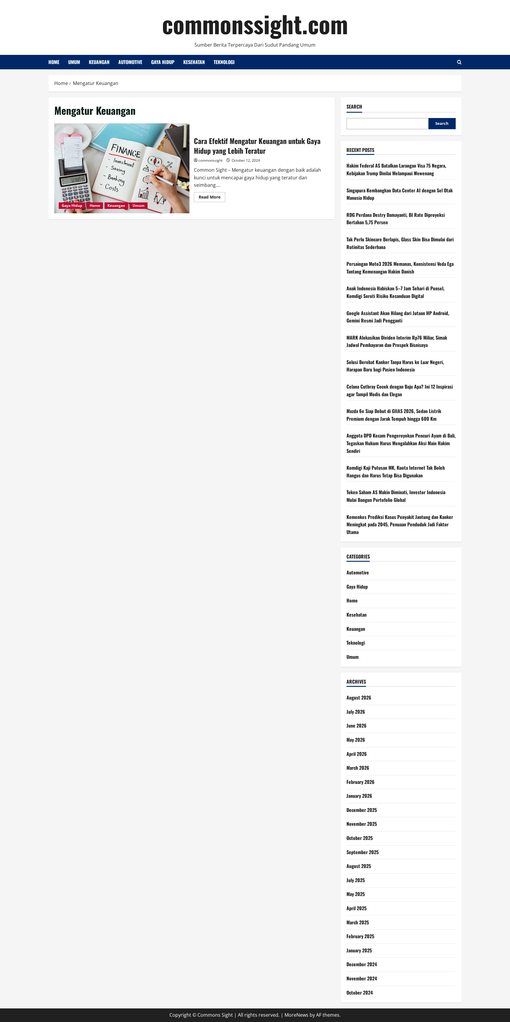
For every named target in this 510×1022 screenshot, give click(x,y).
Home (53, 61)
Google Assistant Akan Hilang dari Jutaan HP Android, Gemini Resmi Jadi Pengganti (397, 316)
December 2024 (361, 964)
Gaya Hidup (162, 61)
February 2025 (360, 936)
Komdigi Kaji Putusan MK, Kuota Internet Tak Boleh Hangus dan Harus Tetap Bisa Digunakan (395, 471)
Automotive (130, 61)
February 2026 (360, 781)
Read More (212, 198)
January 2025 (359, 950)
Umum (74, 61)
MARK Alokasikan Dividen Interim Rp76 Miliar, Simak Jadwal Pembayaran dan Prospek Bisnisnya (396, 341)
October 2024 (359, 992)
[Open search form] (459, 62)
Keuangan (99, 61)
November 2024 (361, 978)
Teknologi (224, 61)
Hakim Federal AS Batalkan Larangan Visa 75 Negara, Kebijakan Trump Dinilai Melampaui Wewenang (396, 169)
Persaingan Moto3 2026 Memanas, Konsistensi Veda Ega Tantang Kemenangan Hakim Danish (400, 267)
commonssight (210, 160)
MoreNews (296, 1015)
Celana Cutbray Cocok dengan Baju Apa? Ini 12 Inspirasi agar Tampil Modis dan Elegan (399, 390)
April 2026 (356, 753)
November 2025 (361, 823)
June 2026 (356, 725)
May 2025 (355, 893)
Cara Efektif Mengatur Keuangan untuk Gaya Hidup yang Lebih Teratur (121, 168)
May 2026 (355, 739)
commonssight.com (255, 23)
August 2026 (358, 697)
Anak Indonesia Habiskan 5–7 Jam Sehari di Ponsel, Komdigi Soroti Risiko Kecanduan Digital (395, 292)
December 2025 (361, 809)
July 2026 (355, 711)
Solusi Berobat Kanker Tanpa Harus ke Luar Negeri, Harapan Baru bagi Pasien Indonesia (395, 365)
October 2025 (359, 837)
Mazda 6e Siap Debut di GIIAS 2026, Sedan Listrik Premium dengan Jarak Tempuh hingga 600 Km (393, 414)
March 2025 (357, 922)
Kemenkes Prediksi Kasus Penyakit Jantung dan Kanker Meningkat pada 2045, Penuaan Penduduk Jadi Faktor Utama (399, 524)
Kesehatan (194, 61)
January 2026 (359, 795)
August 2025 (358, 865)
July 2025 (355, 880)
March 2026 (357, 767)
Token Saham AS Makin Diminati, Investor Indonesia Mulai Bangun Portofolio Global (395, 496)
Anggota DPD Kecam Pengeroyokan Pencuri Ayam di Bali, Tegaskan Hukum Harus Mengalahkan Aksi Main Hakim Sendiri (401, 443)
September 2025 (362, 852)
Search (354, 106)
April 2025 (356, 908)
